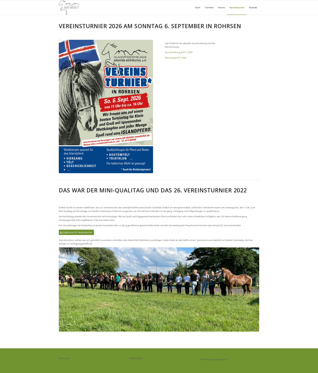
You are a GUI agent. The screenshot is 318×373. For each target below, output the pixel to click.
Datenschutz (136, 358)
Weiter (252, 289)
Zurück (66, 289)
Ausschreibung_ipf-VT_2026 (178, 52)
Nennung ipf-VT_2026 (175, 57)
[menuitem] (197, 7)
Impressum (64, 358)
